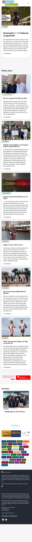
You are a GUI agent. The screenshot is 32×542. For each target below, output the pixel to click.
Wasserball (4, 465)
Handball (26, 446)
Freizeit (4, 446)
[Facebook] (3, 519)
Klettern (21, 449)
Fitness (24, 444)
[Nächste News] (19, 425)
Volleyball (23, 462)
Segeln (21, 457)
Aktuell (3, 441)
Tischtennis (5, 462)
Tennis (23, 459)
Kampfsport (15, 449)
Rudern (3, 457)
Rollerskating (25, 454)
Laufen (10, 451)
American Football (11, 441)
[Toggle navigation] (28, 3)
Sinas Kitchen (5, 459)
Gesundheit (15, 446)
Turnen (16, 462)
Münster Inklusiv (5, 454)
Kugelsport (4, 451)
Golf (21, 446)
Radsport (13, 454)
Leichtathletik (17, 451)
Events (19, 444)
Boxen (10, 444)
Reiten (19, 454)
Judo (9, 449)
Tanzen (18, 459)
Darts (15, 444)
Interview (4, 449)
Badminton (19, 441)
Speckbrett (12, 459)
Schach (9, 457)
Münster (24, 451)
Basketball (26, 441)
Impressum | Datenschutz (9, 516)
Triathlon (11, 462)
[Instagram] (6, 519)
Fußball (9, 446)
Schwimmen (15, 457)
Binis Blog (4, 444)
